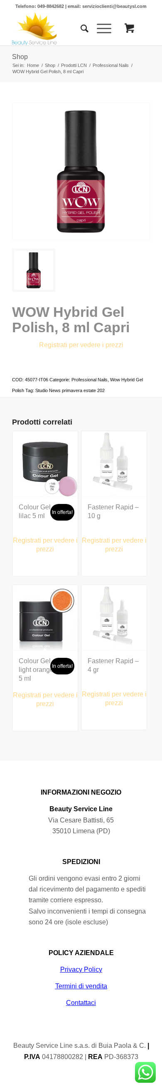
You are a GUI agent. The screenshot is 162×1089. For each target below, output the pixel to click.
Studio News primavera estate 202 (70, 390)
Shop (20, 56)
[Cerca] (80, 28)
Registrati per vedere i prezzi (81, 344)
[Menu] (99, 28)
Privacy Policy (81, 969)
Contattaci (81, 1002)
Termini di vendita (81, 986)
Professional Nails (89, 379)
